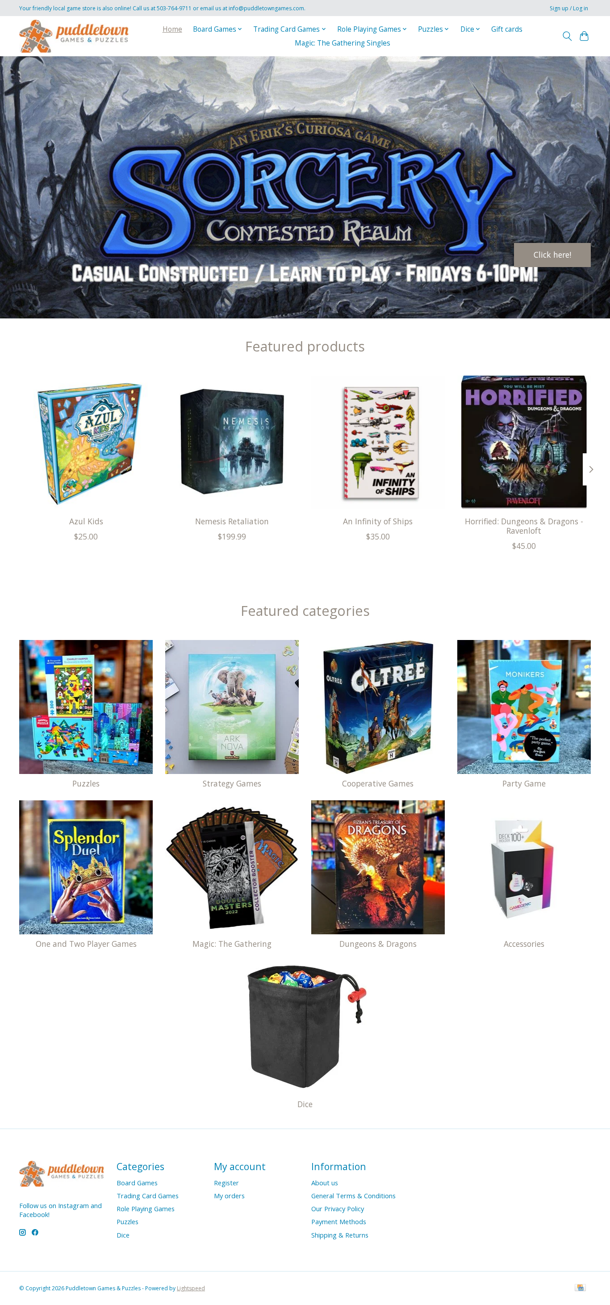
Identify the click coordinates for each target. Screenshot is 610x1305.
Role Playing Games (146, 1208)
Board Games (137, 1182)
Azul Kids (86, 521)
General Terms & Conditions (353, 1195)
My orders (229, 1195)
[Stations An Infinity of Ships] (378, 442)
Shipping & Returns (339, 1234)
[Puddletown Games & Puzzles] (74, 36)
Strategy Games (232, 783)
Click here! (552, 254)
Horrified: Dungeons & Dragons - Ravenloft (524, 526)
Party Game (524, 783)
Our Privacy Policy (337, 1208)
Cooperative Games (378, 783)
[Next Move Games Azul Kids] (86, 442)
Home (172, 29)
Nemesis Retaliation (232, 521)
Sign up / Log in (569, 8)
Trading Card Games (148, 1195)
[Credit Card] (580, 1288)
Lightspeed (191, 1288)
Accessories (524, 943)
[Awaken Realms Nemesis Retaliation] (232, 442)
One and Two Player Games (86, 943)
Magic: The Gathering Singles (342, 43)
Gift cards (506, 29)
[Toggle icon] (566, 36)
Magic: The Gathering (232, 943)
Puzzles (86, 783)
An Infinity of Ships (378, 521)
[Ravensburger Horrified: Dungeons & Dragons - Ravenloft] (524, 442)
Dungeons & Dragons (378, 943)
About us (324, 1182)
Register (226, 1182)
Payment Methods (338, 1221)
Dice (305, 1104)
